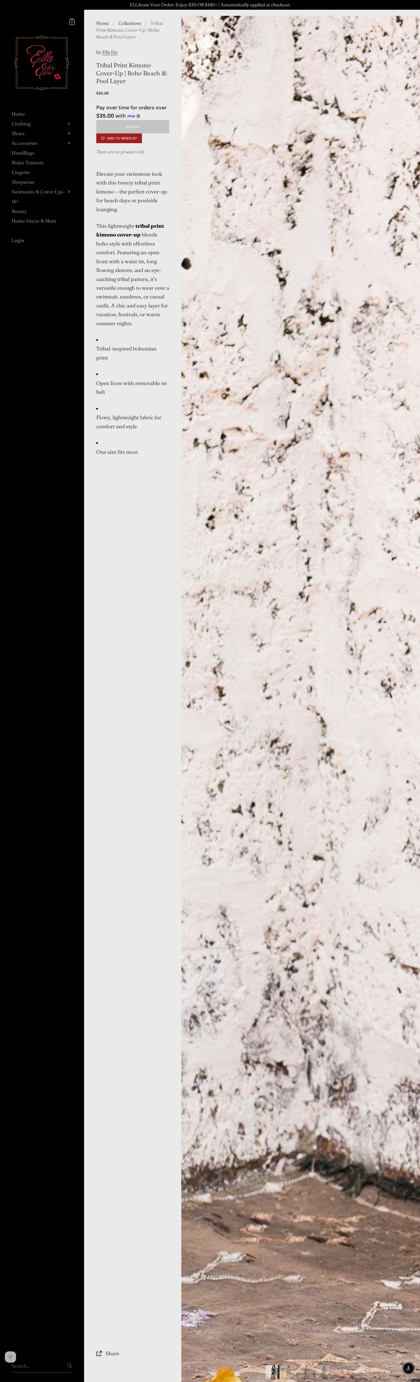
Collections (129, 23)
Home (102, 23)
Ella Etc (110, 52)
